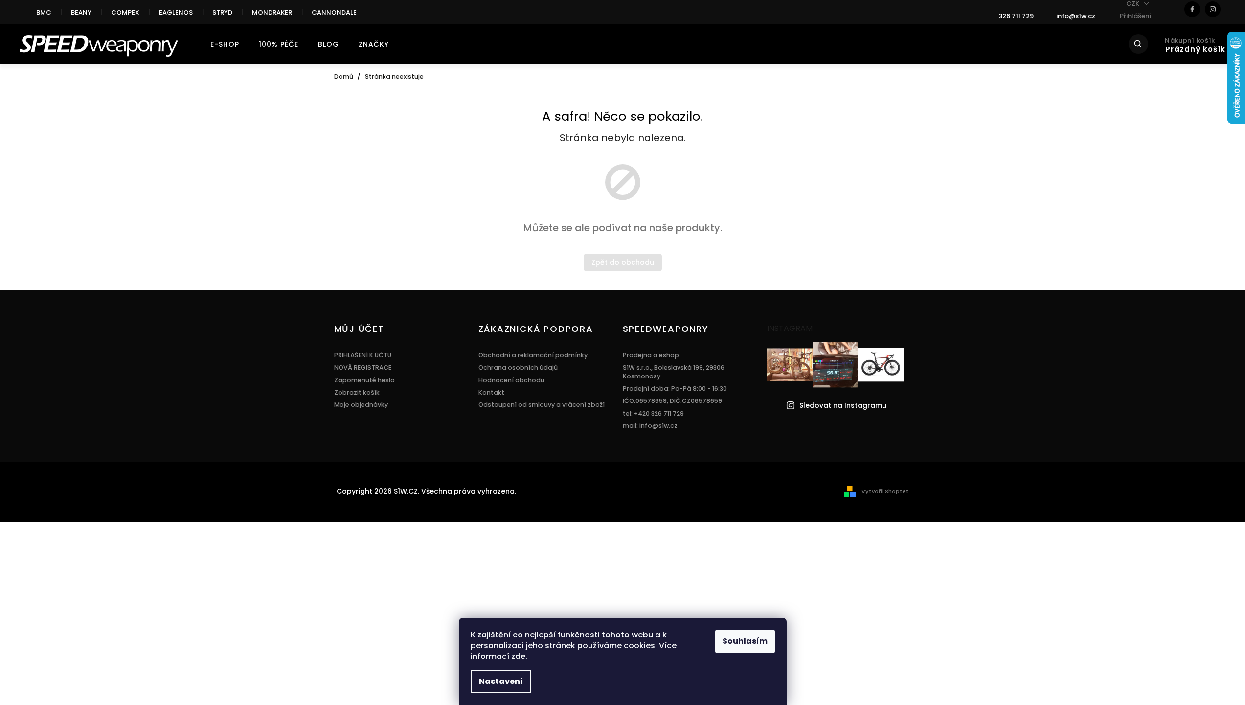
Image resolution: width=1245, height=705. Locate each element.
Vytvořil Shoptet (885, 491)
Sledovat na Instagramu (842, 405)
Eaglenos (176, 12)
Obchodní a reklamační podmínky (533, 355)
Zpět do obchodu (622, 262)
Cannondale (334, 12)
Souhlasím (745, 641)
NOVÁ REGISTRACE (362, 367)
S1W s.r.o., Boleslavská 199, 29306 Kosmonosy (673, 371)
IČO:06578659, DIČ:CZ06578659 (672, 401)
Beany (81, 12)
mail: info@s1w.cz (650, 426)
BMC (43, 12)
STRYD (222, 12)
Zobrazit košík (357, 392)
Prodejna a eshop (651, 355)
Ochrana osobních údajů (518, 367)
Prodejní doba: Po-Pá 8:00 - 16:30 (675, 388)
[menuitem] (225, 44)
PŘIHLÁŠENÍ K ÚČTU (362, 355)
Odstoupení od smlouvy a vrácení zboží (541, 404)
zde (518, 656)
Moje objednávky (361, 404)
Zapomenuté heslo (364, 380)
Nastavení (501, 681)
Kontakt (491, 392)
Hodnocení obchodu (511, 380)
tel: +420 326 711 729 (653, 413)
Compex (125, 12)
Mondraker (272, 12)
